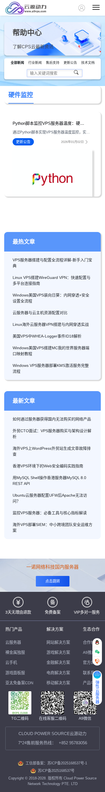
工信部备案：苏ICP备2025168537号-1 (56, 763)
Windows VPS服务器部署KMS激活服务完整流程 (51, 368)
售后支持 (52, 63)
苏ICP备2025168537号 (56, 771)
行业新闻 (35, 63)
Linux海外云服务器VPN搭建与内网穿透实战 (51, 324)
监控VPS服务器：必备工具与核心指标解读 (50, 513)
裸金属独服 (15, 652)
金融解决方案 (58, 662)
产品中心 (91, 683)
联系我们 (91, 673)
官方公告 (91, 662)
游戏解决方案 (58, 652)
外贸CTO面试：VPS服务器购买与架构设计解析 (52, 434)
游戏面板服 (15, 673)
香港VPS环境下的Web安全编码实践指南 (48, 466)
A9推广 (89, 652)
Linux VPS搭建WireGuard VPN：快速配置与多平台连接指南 (51, 280)
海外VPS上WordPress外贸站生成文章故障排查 (52, 451)
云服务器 (13, 642)
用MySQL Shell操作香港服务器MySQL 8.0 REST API (49, 480)
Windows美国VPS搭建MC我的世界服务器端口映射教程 (51, 351)
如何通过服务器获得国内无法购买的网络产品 (52, 419)
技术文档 (88, 63)
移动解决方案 (58, 683)
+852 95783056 (73, 742)
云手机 (11, 662)
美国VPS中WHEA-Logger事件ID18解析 (47, 336)
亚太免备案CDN (19, 683)
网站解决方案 (58, 642)
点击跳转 (52, 581)
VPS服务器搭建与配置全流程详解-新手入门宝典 (52, 263)
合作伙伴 (91, 642)
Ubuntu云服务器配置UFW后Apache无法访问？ (50, 498)
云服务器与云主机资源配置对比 (40, 312)
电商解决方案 (58, 673)
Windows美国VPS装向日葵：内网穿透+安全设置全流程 (51, 298)
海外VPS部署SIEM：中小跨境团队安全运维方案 (52, 527)
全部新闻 (17, 63)
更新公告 (70, 63)
